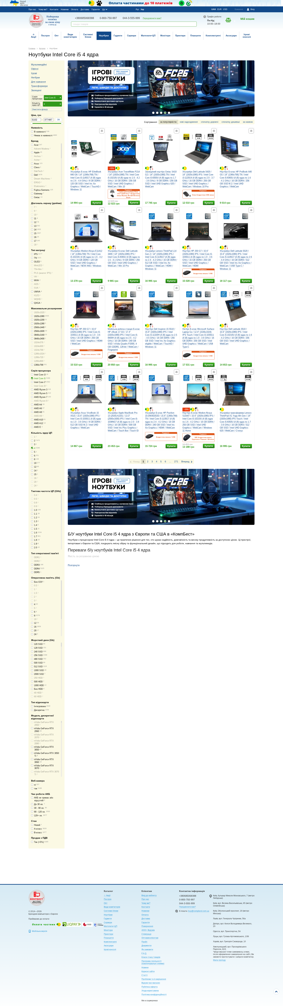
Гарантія (96, 9)
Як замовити (147, 949)
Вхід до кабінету (149, 895)
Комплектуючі (213, 35)
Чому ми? (42, 9)
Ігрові (34, 73)
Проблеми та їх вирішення (154, 979)
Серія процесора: (37, 98)
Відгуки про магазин (151, 983)
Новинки (65, 9)
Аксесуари (231, 35)
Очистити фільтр (40, 109)
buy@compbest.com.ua (198, 911)
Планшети (195, 35)
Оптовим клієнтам (150, 938)
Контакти (54, 9)
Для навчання (38, 81)
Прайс (144, 942)
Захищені (36, 90)
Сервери (131, 35)
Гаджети (118, 35)
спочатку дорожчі (209, 122)
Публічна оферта (150, 987)
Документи (146, 945)
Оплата (74, 9)
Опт (56, 35)
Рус (137, 9)
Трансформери (39, 86)
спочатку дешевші (231, 122)
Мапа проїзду (219, 960)
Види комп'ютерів (70, 35)
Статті (145, 975)
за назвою (248, 122)
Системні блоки (88, 35)
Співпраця (146, 934)
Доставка (85, 9)
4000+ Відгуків (148, 930)
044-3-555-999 (131, 18)
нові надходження (189, 122)
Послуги (45, 35)
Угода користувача (150, 990)
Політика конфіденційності (154, 994)
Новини (145, 967)
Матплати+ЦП (148, 35)
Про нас (32, 9)
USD (225, 9)
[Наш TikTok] (130, 9)
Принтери (180, 35)
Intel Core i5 (50, 98)
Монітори (165, 35)
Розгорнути (74, 565)
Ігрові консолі (247, 35)
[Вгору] (276, 992)
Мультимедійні (39, 64)
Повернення (147, 926)
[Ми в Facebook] (112, 9)
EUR (219, 9)
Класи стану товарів (151, 957)
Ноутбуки (104, 35)
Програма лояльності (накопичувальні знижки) (153, 962)
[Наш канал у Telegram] (125, 9)
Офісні (34, 68)
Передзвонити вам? (152, 18)
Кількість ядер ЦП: (36, 104)
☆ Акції (33, 35)
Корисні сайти (148, 971)
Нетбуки (35, 77)
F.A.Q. (144, 953)
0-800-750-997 (108, 18)
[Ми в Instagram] (117, 9)
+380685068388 (84, 18)
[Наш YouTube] (121, 9)
